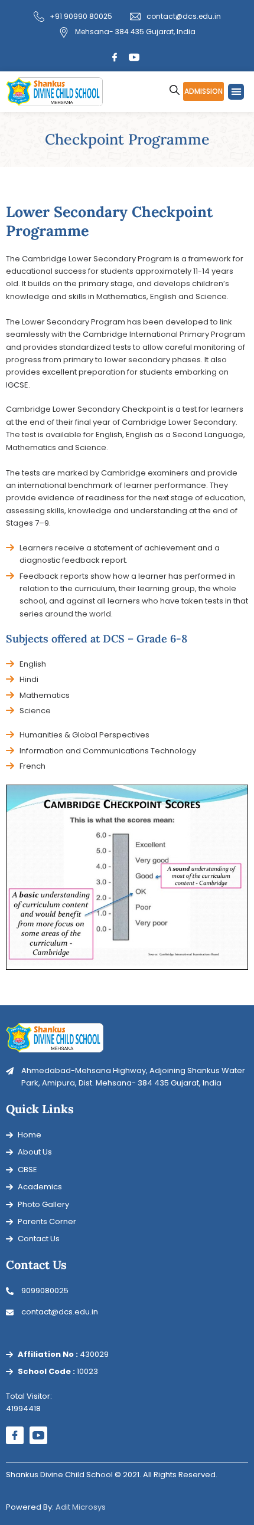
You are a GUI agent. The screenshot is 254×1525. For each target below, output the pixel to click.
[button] (236, 92)
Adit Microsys (81, 1507)
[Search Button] (174, 85)
